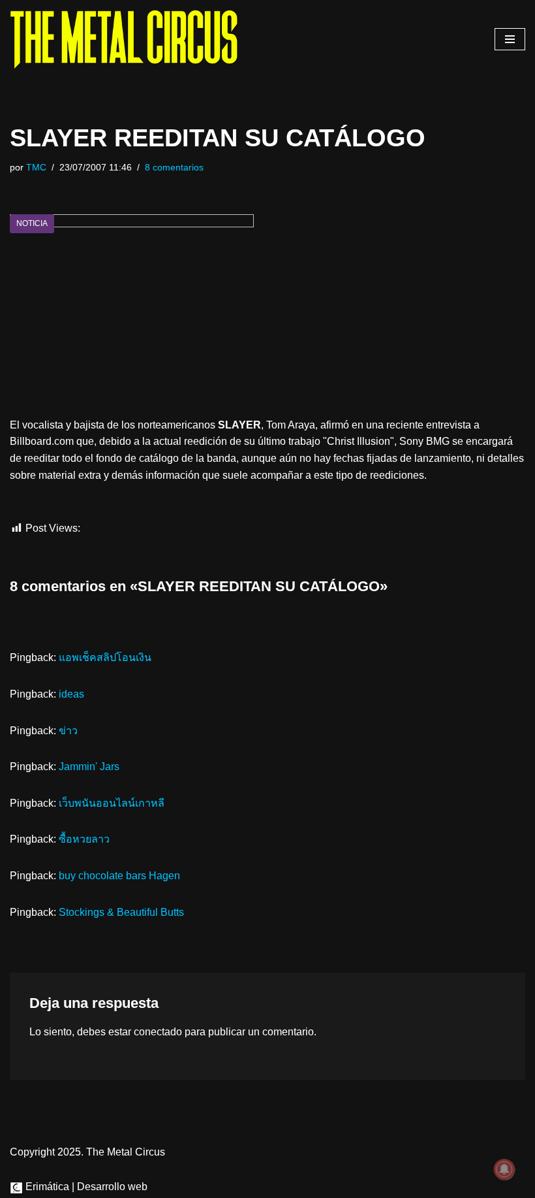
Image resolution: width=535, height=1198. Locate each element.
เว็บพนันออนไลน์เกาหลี (111, 803)
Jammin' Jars (89, 766)
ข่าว (68, 730)
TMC (36, 167)
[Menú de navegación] (510, 39)
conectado (158, 1031)
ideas (71, 694)
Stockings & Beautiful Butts (121, 912)
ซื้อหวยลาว (84, 839)
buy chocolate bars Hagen (119, 875)
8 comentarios (174, 167)
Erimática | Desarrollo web (85, 1186)
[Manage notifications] (504, 1169)
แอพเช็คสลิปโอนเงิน (105, 657)
